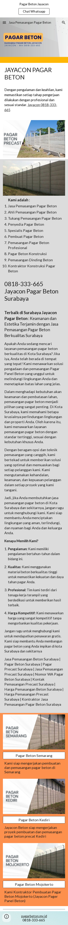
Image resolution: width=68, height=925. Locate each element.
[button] (4, 22)
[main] (34, 73)
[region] (34, 8)
